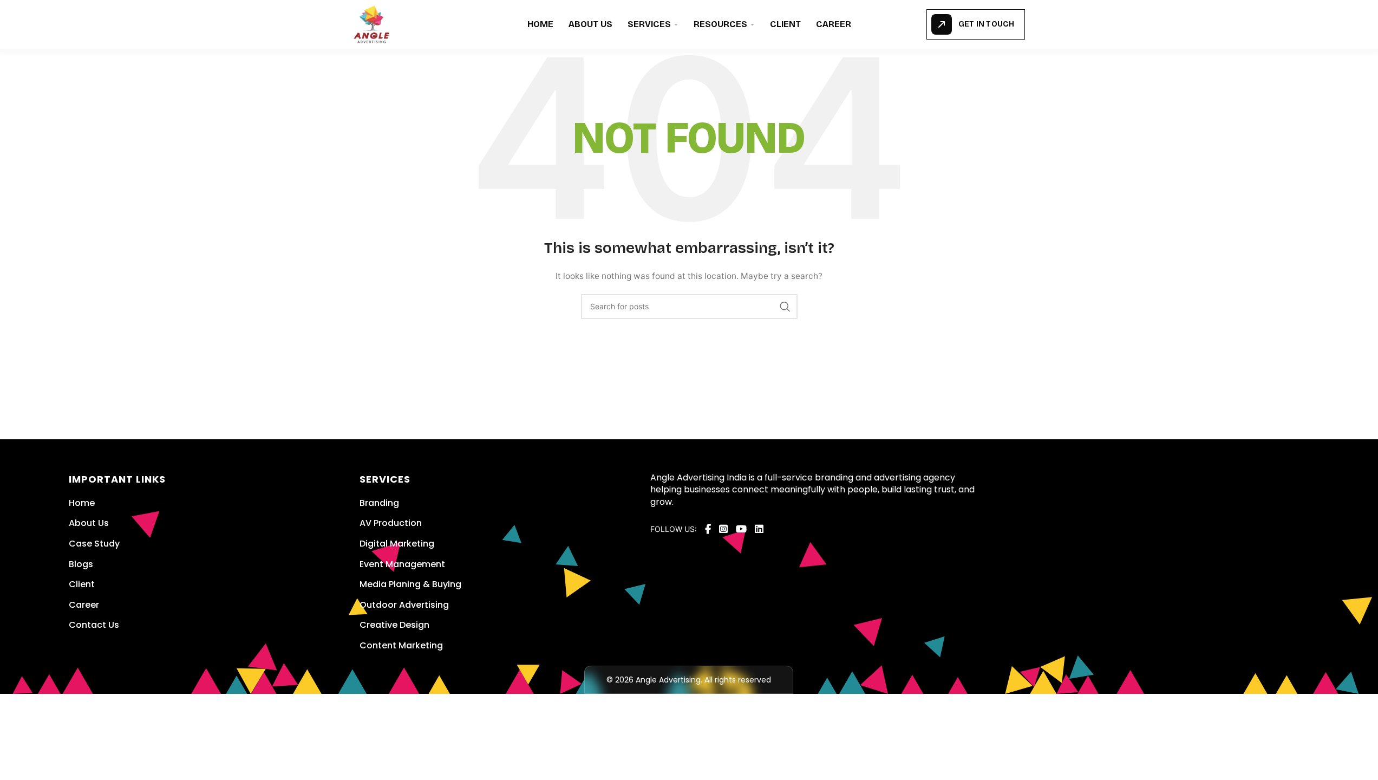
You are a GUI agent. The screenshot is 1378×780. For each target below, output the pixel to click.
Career (833, 24)
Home (540, 24)
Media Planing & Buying (410, 584)
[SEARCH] (785, 306)
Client (785, 24)
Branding (379, 503)
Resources (720, 24)
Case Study (94, 543)
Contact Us (94, 625)
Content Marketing (401, 645)
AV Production (391, 523)
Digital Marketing (397, 543)
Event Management (402, 564)
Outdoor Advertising (404, 605)
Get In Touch (986, 24)
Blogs (81, 564)
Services (649, 24)
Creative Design (394, 625)
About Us (590, 24)
